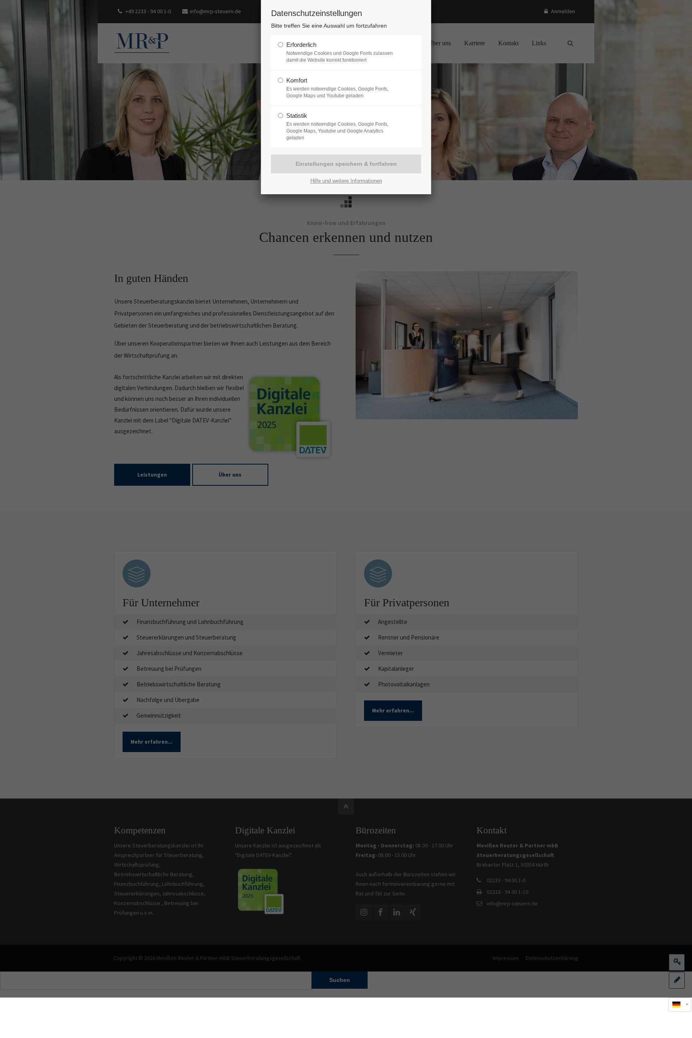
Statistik (296, 115)
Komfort (296, 80)
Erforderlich (301, 44)
